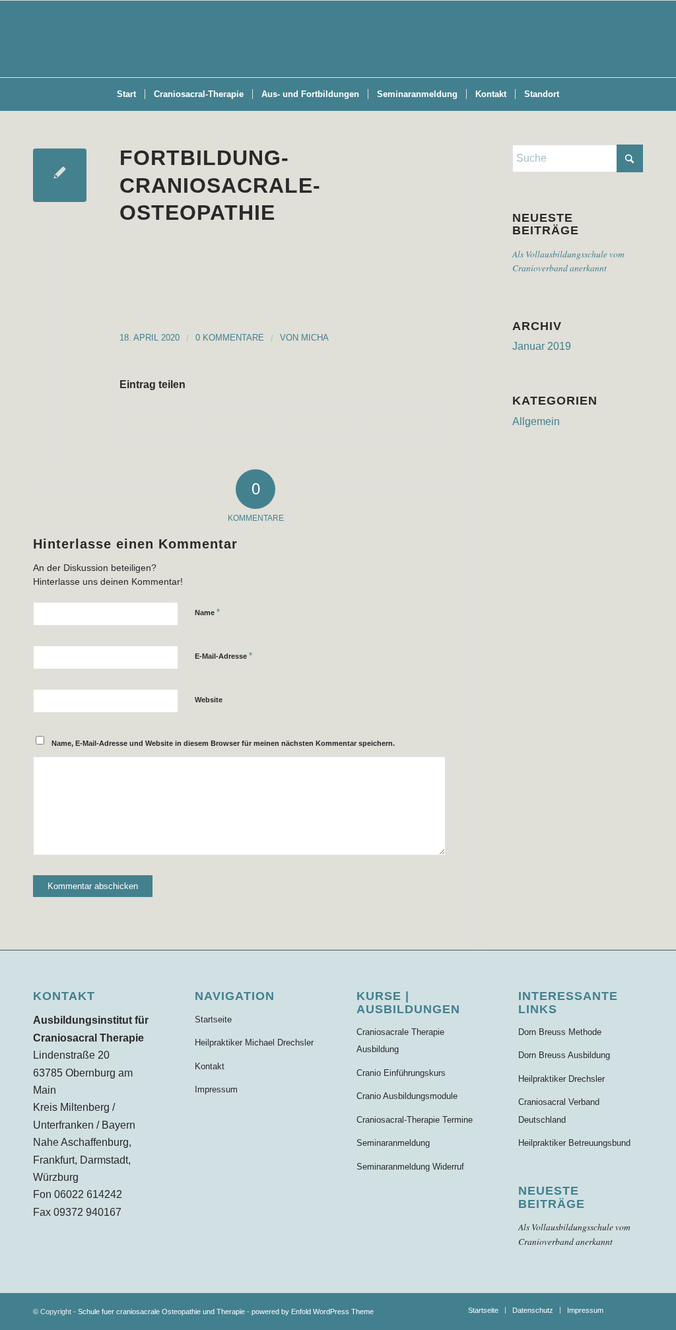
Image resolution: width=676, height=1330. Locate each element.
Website (208, 700)
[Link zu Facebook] (633, 1309)
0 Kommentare (229, 338)
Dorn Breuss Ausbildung (564, 1055)
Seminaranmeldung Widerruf (410, 1167)
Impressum (216, 1089)
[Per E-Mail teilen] (404, 423)
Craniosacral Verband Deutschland (558, 1110)
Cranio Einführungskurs (401, 1073)
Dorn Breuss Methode (559, 1032)
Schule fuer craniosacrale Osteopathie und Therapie (161, 1311)
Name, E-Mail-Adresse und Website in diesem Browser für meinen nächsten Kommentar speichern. (223, 743)
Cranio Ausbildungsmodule (406, 1096)
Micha (315, 338)
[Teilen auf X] (242, 423)
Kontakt (209, 1066)
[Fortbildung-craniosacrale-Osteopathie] (59, 175)
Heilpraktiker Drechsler (561, 1079)
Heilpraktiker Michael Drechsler (254, 1042)
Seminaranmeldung (393, 1143)
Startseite (213, 1019)
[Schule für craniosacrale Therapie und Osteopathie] (338, 39)
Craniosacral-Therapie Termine (414, 1120)
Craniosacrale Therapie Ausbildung (400, 1040)
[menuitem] (126, 94)
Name (207, 612)
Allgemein (536, 421)
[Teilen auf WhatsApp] (323, 423)
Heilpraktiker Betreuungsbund (574, 1143)
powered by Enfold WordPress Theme (313, 1311)
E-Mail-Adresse (223, 656)
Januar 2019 (541, 346)
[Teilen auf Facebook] (160, 423)
